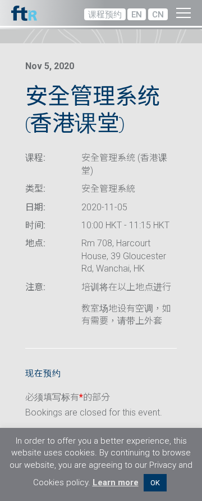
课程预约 (105, 15)
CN (158, 15)
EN (136, 15)
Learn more (116, 482)
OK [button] (155, 483)
